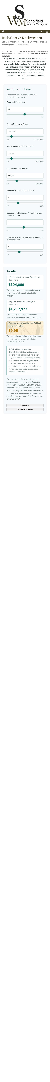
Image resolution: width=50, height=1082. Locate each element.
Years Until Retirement (16, 102)
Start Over (25, 405)
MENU (42, 31)
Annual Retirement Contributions (20, 146)
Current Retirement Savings (18, 124)
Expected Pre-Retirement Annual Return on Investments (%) (24, 214)
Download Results (25, 409)
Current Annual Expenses (17, 169)
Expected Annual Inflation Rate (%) (21, 191)
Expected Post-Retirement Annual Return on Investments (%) (25, 238)
